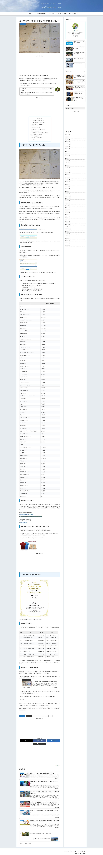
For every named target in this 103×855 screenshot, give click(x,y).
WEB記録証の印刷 (35, 125)
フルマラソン (29, 715)
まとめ (34, 139)
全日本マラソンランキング (44, 715)
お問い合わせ (82, 851)
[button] (39, 744)
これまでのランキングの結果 (36, 134)
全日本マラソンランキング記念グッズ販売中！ (40, 132)
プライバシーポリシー (69, 851)
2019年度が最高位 (35, 136)
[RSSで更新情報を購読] (77, 36)
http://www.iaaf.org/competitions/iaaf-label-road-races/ (30, 516)
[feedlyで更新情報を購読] (75, 36)
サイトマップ (76, 851)
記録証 (51, 715)
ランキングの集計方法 (36, 127)
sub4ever (75, 30)
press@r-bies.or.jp (23, 522)
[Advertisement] (39, 65)
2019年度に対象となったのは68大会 (38, 122)
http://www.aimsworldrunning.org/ (26, 514)
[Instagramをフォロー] (73, 36)
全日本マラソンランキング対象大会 (38, 129)
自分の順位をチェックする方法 (37, 124)
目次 (38, 118)
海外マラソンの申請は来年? (37, 137)
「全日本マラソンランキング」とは (37, 120)
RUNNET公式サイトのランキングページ (28, 229)
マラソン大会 (23, 715)
